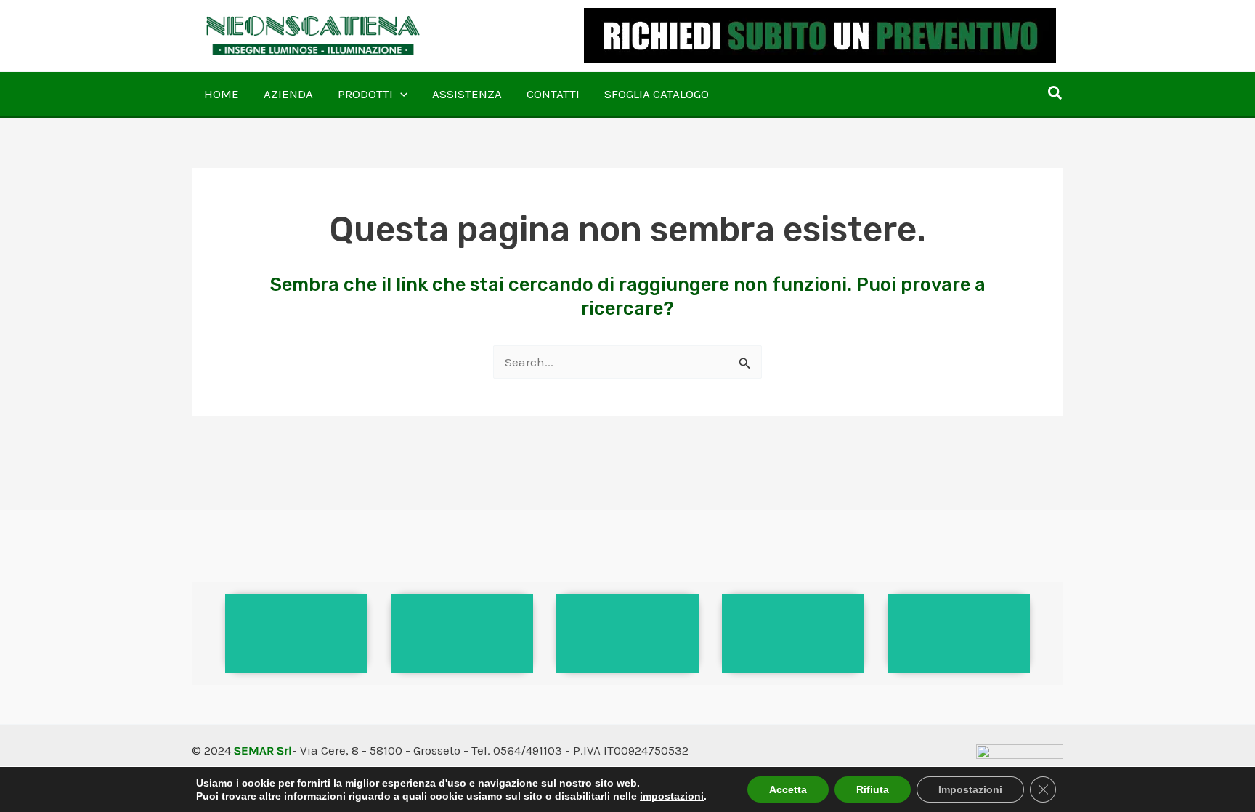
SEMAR (254, 750)
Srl (284, 750)
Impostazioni (970, 789)
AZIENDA (288, 94)
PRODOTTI (365, 94)
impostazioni (672, 796)
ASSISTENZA (467, 94)
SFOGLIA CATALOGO (656, 94)
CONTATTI (553, 94)
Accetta (788, 789)
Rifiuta (872, 789)
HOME (221, 94)
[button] (400, 94)
